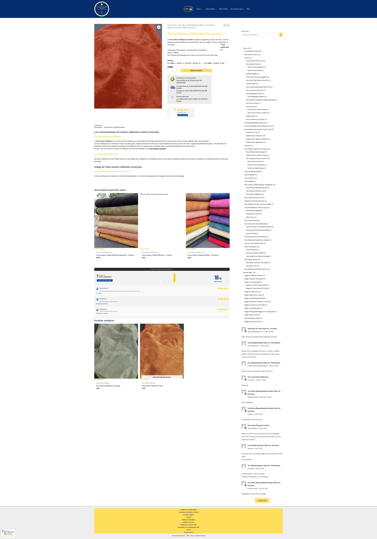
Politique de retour (188, 522)
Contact (188, 517)
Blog (248, 9)
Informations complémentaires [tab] (114, 127)
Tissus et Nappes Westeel (130, 9)
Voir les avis (182, 115)
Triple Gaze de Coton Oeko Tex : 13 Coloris (262, 328)
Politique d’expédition (188, 520)
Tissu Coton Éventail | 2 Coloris (258, 425)
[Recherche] (281, 35)
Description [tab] (98, 127)
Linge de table (210, 9)
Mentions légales (188, 514)
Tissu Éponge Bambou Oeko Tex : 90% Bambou (264, 343)
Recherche (245, 31)
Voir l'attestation (104, 280)
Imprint (188, 530)
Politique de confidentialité (188, 509)
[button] (202, 9)
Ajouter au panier (196, 70)
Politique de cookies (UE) (188, 525)
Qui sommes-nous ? (237, 9)
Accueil (169, 25)
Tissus (199, 9)
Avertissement (188, 532)
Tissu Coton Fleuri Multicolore (258, 377)
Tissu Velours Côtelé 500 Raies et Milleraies (191, 25)
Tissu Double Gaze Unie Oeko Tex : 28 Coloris (263, 445)
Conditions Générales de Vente (188, 512)
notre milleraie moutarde (157, 148)
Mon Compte (223, 9)
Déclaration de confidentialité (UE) (188, 527)
